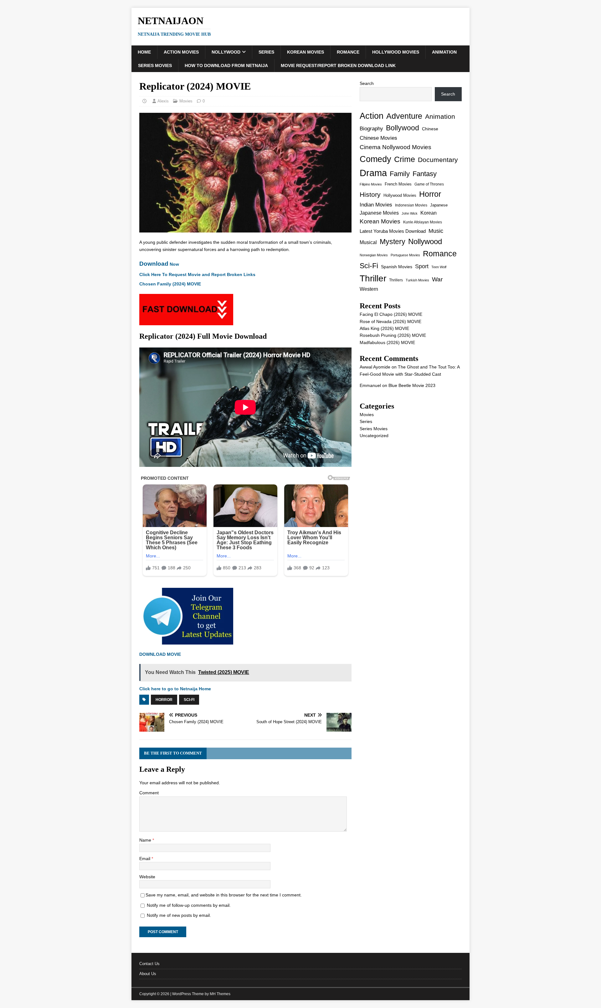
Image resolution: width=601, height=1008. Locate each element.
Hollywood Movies (395, 52)
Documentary (438, 159)
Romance (348, 52)
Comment (149, 792)
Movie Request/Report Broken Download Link (338, 65)
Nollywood (226, 52)
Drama (373, 173)
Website (147, 876)
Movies (186, 101)
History (370, 194)
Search (367, 83)
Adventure (404, 116)
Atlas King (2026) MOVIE (384, 328)
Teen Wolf (438, 267)
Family (400, 174)
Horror (164, 699)
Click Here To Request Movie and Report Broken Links (197, 274)
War (437, 279)
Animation (444, 52)
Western (369, 289)
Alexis (163, 101)
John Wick (410, 213)
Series (266, 52)
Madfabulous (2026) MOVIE (387, 342)
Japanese (439, 205)
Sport (422, 266)
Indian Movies (376, 205)
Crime (404, 159)
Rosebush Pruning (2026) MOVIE (393, 335)
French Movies (398, 184)
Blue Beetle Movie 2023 (411, 385)
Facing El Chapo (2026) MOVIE (391, 314)
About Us (147, 973)
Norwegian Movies (374, 255)
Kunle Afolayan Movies (422, 222)
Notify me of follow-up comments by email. (189, 905)
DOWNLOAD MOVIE (160, 654)
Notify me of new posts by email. (179, 915)
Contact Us (149, 963)
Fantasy (425, 174)
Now (159, 264)
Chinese (430, 129)
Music (436, 231)
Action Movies (181, 52)
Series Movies (155, 65)
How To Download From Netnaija (226, 65)
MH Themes (220, 994)
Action (371, 116)
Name (145, 840)
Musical (368, 242)
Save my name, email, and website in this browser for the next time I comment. (224, 894)
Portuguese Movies (405, 255)
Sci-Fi (189, 699)
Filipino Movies (371, 184)
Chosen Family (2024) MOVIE (170, 283)
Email (145, 858)
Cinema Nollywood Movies (395, 147)
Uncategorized (374, 435)
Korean (428, 213)
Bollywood (402, 128)
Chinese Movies (378, 138)
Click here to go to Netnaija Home (175, 688)
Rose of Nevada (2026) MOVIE (390, 321)
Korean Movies (305, 52)
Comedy (375, 159)
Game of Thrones (429, 184)
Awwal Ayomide (375, 366)
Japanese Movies (379, 213)
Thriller (373, 278)
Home (144, 52)
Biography (371, 129)
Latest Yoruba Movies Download (393, 231)
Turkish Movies (417, 280)
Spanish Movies (396, 266)
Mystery (392, 242)
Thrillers (396, 280)
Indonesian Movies (411, 205)
